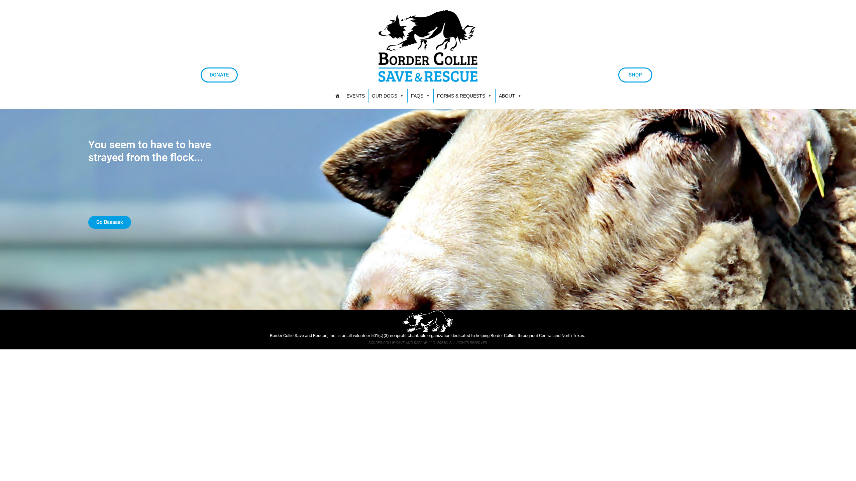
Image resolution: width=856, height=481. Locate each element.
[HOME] (337, 96)
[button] (464, 96)
